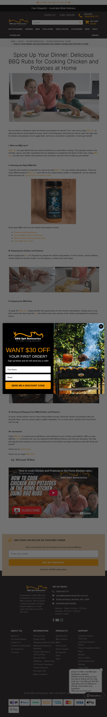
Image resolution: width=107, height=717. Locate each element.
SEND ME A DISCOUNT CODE (28, 385)
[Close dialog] (101, 326)
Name (7, 364)
